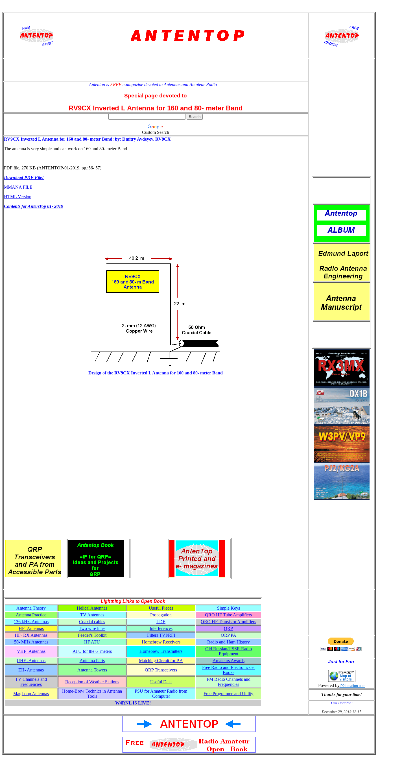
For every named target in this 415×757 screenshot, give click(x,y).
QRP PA (228, 635)
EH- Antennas (31, 669)
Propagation (161, 614)
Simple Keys (228, 608)
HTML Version (17, 196)
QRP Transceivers (161, 669)
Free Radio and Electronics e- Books (228, 670)
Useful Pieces (161, 608)
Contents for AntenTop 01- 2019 (33, 206)
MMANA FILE (18, 187)
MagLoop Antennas (31, 693)
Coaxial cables (92, 621)
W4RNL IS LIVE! (133, 703)
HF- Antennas (31, 628)
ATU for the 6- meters (92, 651)
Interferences (161, 628)
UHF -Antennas (31, 660)
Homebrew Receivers (161, 642)
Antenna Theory (31, 608)
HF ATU (92, 642)
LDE (160, 621)
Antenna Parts (92, 660)
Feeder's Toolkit (92, 635)
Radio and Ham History (228, 642)
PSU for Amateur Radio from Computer (161, 694)
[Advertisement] (341, 190)
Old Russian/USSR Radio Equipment (228, 651)
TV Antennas (92, 614)
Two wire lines (92, 628)
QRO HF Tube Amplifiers (228, 614)
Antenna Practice (31, 614)
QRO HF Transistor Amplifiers (228, 621)
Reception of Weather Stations (92, 681)
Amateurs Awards (228, 660)
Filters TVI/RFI (161, 635)
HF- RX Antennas (31, 635)
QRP (228, 628)
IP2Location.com (352, 686)
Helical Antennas (92, 608)
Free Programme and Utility (228, 693)
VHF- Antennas (31, 651)
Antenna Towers (92, 669)
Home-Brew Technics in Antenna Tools (92, 694)
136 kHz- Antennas (31, 621)
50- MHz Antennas (31, 642)
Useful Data (161, 681)
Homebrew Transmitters (160, 651)
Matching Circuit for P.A (161, 660)
